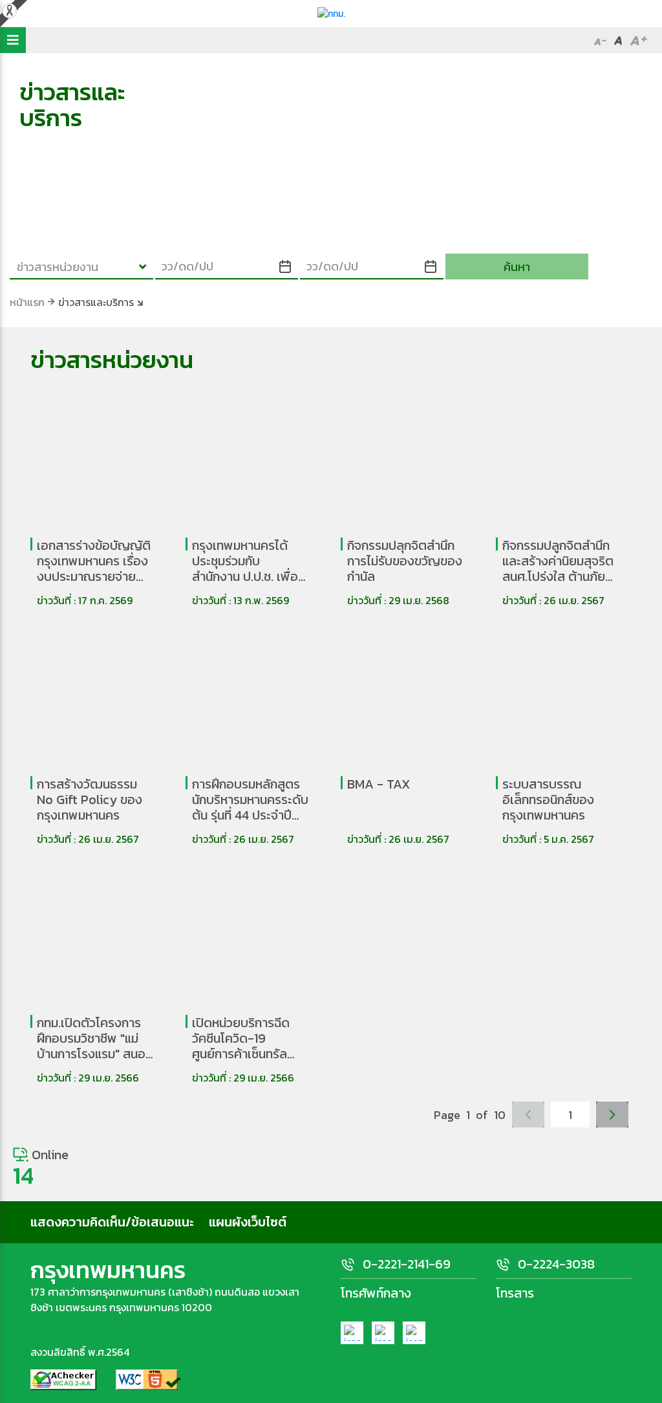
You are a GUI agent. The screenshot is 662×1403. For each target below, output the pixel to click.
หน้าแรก (27, 302)
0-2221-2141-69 (407, 1264)
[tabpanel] (331, 166)
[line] (414, 1332)
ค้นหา (517, 267)
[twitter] (383, 1332)
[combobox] (81, 266)
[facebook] (352, 1332)
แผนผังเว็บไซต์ (247, 1222)
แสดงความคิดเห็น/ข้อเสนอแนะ (112, 1222)
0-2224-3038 (556, 1264)
